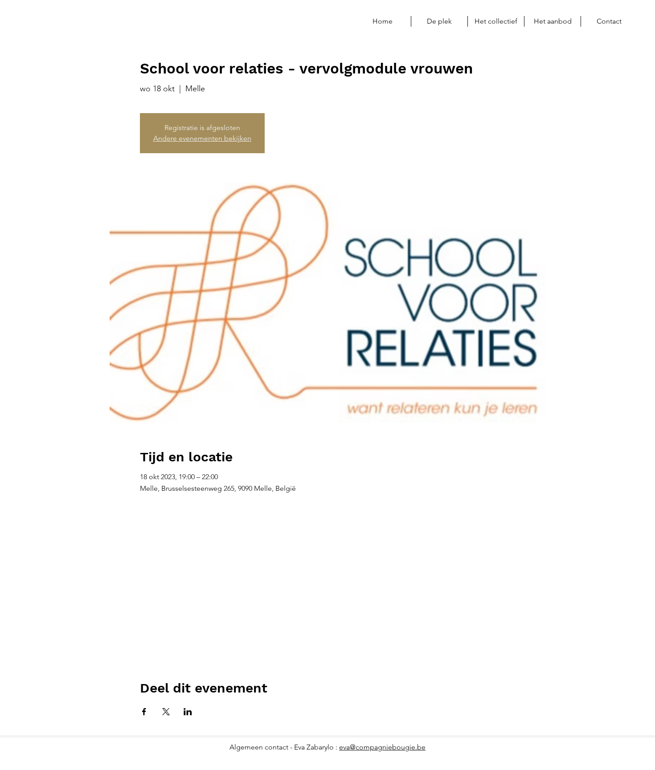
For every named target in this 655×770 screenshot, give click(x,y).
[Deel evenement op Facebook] (144, 711)
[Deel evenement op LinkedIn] (188, 711)
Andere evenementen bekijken (202, 138)
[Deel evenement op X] (166, 711)
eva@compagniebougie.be (382, 747)
